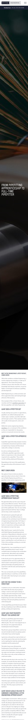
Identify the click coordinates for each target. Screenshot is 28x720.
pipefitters (4, 428)
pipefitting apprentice (18, 403)
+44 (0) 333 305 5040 (17, 8)
